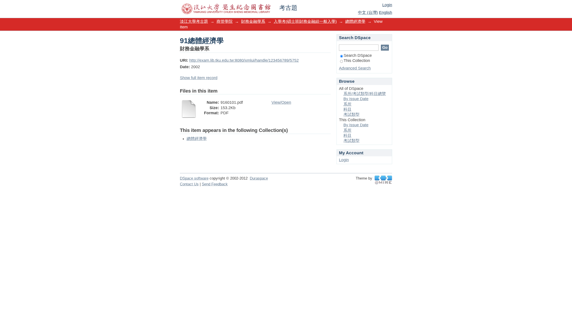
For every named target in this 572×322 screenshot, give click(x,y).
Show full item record (198, 78)
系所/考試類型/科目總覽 (364, 93)
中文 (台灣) (368, 12)
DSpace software (194, 178)
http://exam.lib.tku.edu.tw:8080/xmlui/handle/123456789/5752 (244, 60)
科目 (347, 109)
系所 (347, 104)
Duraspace (259, 178)
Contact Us (189, 184)
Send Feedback (215, 184)
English (385, 12)
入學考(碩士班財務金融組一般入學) (305, 21)
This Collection (357, 60)
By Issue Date (355, 99)
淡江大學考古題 (194, 21)
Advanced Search (355, 68)
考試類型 (351, 114)
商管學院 (225, 21)
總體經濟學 (355, 21)
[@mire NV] (383, 180)
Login (387, 5)
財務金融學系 (253, 21)
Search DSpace (358, 55)
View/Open (281, 102)
